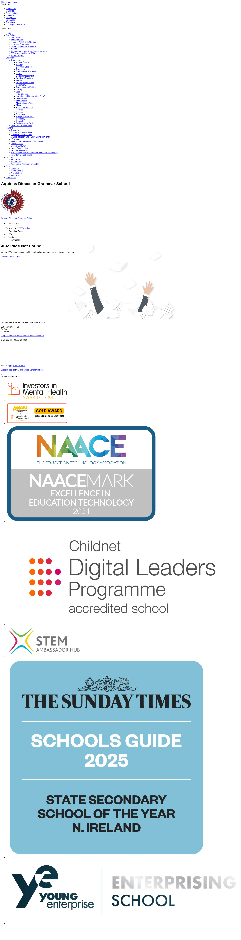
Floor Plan (15, 159)
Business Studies (24, 67)
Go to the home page (10, 256)
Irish (18, 92)
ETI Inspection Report (15, 24)
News (8, 166)
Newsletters (16, 173)
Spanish (19, 121)
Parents (9, 128)
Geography (21, 85)
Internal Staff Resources (21, 126)
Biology (19, 65)
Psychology (21, 114)
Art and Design (22, 62)
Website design (8, 370)
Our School (11, 35)
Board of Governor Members (23, 46)
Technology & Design (25, 123)
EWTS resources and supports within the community (34, 153)
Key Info (9, 157)
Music (18, 105)
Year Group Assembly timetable (25, 164)
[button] (12, 28)
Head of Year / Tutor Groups (23, 42)
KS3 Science (22, 94)
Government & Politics (26, 87)
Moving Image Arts (24, 103)
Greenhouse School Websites (31, 370)
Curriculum (11, 9)
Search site (6, 376)
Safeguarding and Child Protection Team (29, 51)
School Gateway (18, 146)
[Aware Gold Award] (37, 423)
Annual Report (17, 55)
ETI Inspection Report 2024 (23, 53)
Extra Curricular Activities (22, 132)
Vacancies (10, 20)
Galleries (10, 11)
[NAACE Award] (81, 522)
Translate (26, 228)
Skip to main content (10, 2)
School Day (16, 162)
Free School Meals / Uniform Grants (27, 141)
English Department (25, 76)
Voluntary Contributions (21, 155)
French (19, 80)
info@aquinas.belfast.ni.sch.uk (22, 336)
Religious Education (25, 116)
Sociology (20, 119)
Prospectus (11, 18)
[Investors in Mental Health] (37, 401)
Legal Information (17, 366)
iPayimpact (16, 139)
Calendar (10, 15)
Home (8, 33)
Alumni (14, 49)
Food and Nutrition (24, 78)
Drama (19, 74)
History (19, 89)
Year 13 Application (19, 148)
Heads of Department (20, 44)
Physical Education (24, 107)
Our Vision (10, 22)
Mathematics (21, 98)
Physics (19, 110)
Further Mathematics (25, 83)
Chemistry (20, 69)
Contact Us (11, 177)
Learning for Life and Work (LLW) (30, 96)
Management (17, 40)
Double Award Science (26, 71)
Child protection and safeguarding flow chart (30, 137)
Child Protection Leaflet (21, 135)
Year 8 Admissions (19, 150)
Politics (19, 112)
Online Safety (17, 144)
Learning (10, 58)
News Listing (12, 13)
